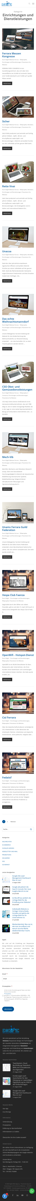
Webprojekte (23, 59)
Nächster (13, 821)
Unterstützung (7, 1122)
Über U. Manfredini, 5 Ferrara (12, 1166)
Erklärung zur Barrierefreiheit (12, 1128)
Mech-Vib (7, 457)
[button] (33, 4)
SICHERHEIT (6, 865)
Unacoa (6, 251)
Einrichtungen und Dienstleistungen (11, 62)
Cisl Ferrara (9, 717)
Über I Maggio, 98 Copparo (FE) (12, 1169)
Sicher (6, 121)
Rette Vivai (8, 186)
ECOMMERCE (6, 845)
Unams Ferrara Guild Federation (14, 528)
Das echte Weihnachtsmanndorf (15, 320)
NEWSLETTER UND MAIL (10, 851)
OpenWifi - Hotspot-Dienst (18, 655)
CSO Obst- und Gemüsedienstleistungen (17, 388)
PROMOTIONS (6, 855)
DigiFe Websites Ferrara (12, 59)
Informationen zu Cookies (11, 1131)
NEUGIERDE (6, 858)
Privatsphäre (7, 994)
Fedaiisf (6, 777)
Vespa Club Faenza (13, 595)
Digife (7, 598)
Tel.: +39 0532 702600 (10, 1171)
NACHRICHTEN (7, 841)
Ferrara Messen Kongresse (11, 55)
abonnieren (8, 1009)
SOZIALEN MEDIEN (8, 848)
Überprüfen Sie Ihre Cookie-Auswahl (14, 1137)
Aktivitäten (30, 124)
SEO (3, 861)
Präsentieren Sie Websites (9, 398)
